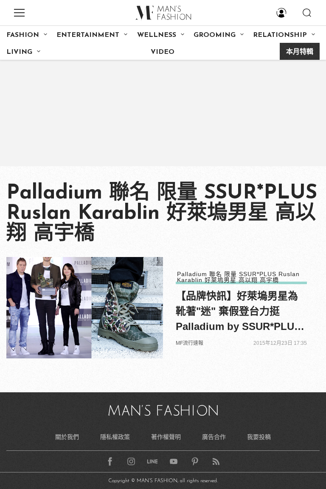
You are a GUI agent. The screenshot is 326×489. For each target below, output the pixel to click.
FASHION (22, 35)
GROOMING (215, 35)
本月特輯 (299, 52)
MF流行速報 (189, 343)
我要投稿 (259, 436)
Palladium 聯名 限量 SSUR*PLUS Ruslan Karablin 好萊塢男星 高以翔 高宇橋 (238, 277)
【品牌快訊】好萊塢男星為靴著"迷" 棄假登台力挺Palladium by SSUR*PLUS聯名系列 (238, 312)
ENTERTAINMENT (87, 35)
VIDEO (162, 52)
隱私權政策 (115, 436)
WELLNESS (156, 35)
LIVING (19, 52)
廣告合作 (214, 436)
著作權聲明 (166, 436)
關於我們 (67, 436)
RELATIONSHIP (280, 35)
